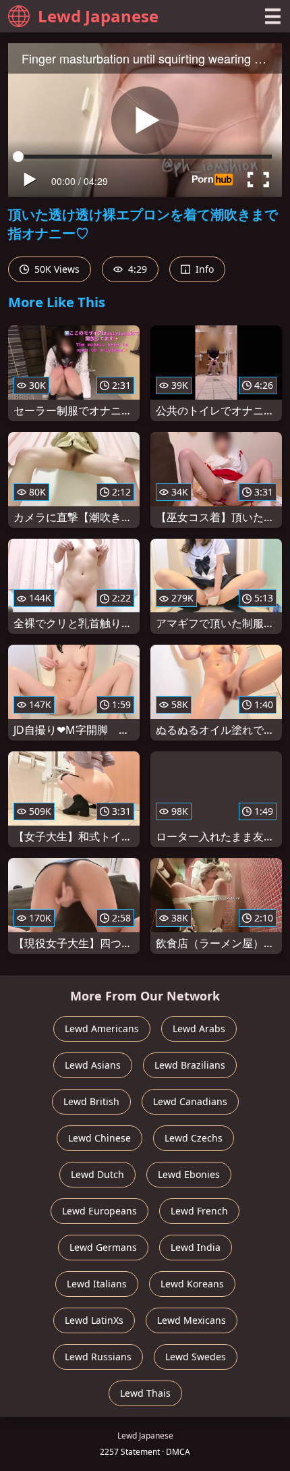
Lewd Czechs (194, 1137)
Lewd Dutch (97, 1174)
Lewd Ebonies (189, 1174)
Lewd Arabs (199, 1028)
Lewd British (91, 1101)
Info (203, 269)
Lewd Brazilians (189, 1065)
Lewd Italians (97, 1283)
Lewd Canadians (190, 1101)
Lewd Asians (93, 1065)
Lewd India (196, 1247)
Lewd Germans (103, 1247)
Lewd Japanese (98, 16)
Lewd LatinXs (94, 1320)
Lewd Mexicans (191, 1320)
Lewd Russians (98, 1356)
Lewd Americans (102, 1028)
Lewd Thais (145, 1393)
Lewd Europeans (99, 1210)
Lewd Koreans (192, 1283)
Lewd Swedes (195, 1356)
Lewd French (199, 1210)
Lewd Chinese (99, 1137)
